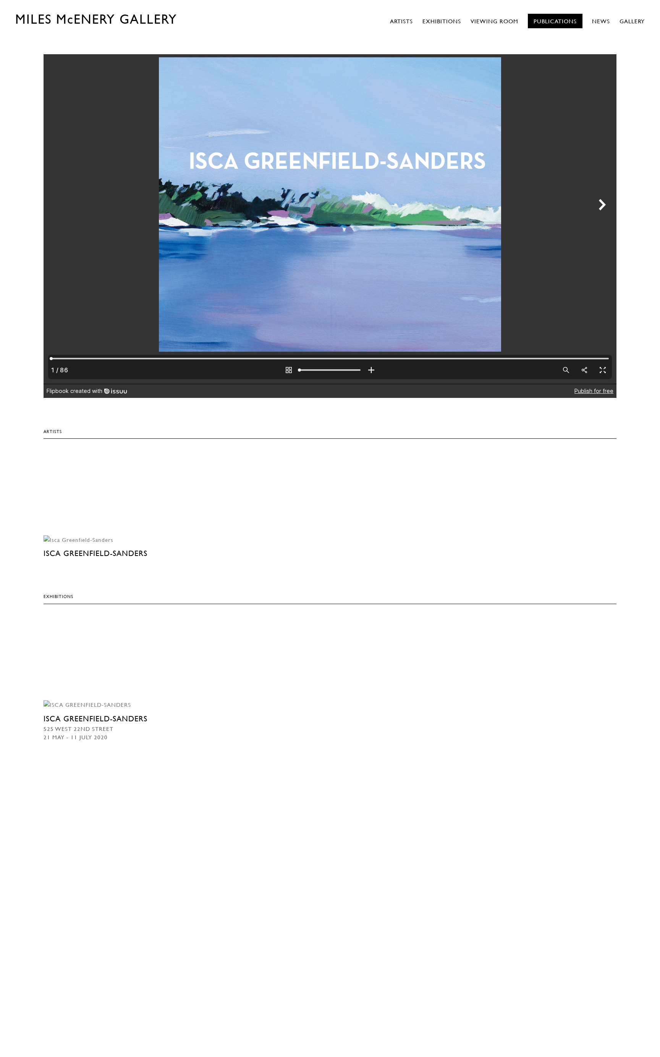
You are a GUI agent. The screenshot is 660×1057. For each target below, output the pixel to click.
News (601, 21)
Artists (401, 21)
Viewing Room (494, 21)
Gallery (632, 21)
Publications (555, 21)
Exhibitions (441, 21)
